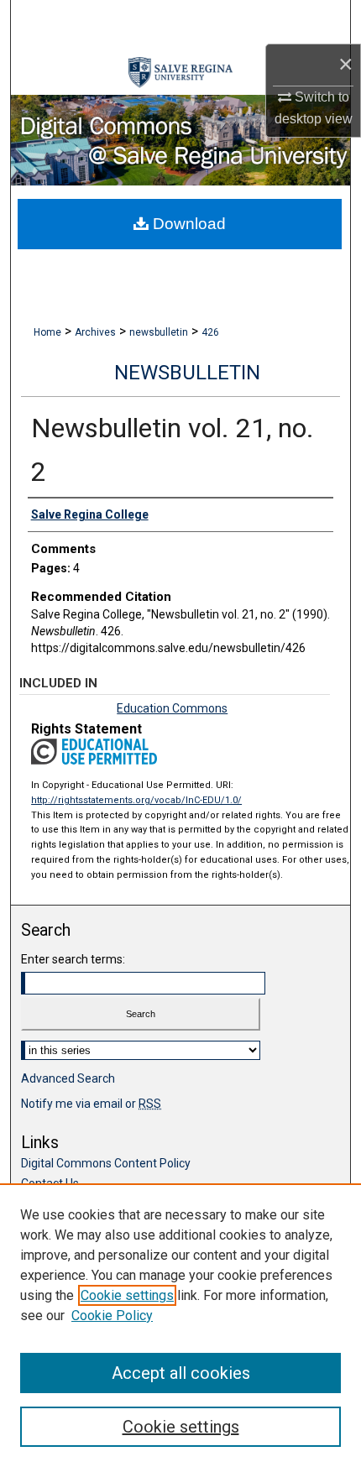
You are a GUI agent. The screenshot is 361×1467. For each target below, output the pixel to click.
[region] (180, 1325)
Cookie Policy (112, 1315)
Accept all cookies (181, 1373)
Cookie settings (127, 1295)
